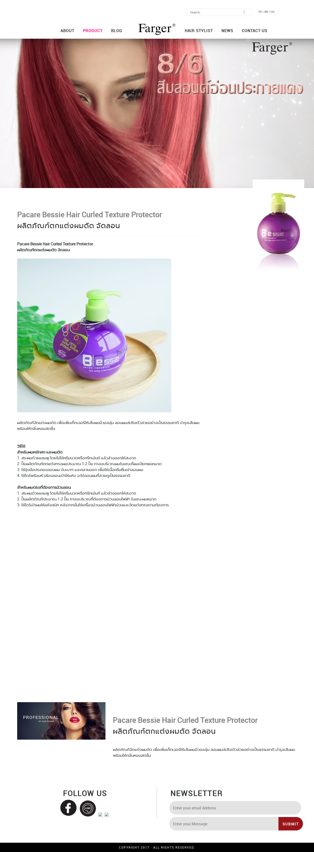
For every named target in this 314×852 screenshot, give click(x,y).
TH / (261, 11)
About (67, 30)
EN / (267, 11)
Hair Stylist (199, 30)
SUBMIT (291, 823)
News (227, 30)
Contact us (254, 30)
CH (272, 11)
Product (93, 30)
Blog (116, 30)
